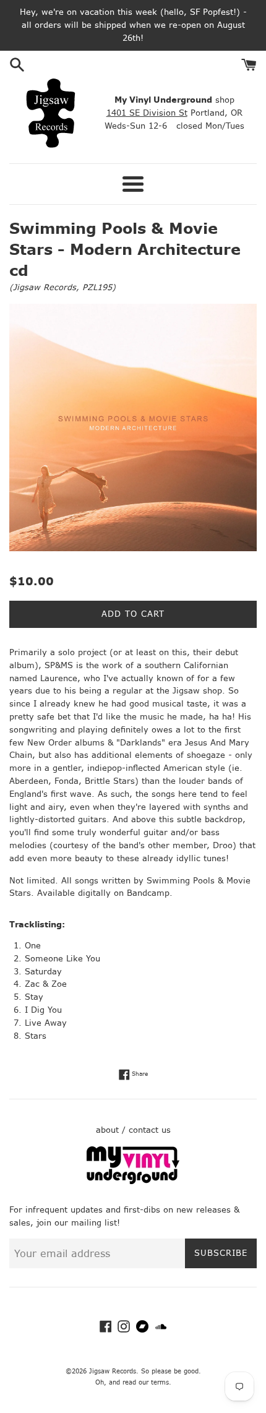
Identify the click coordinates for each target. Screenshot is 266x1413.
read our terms (145, 1382)
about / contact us (133, 1130)
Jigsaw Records (44, 287)
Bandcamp (148, 893)
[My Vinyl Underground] (133, 1181)
